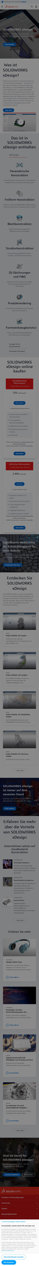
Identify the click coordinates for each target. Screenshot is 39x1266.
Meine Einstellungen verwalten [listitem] (13, 1257)
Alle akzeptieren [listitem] (9, 1262)
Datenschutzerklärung (7, 1250)
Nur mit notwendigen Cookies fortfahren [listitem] (14, 1221)
